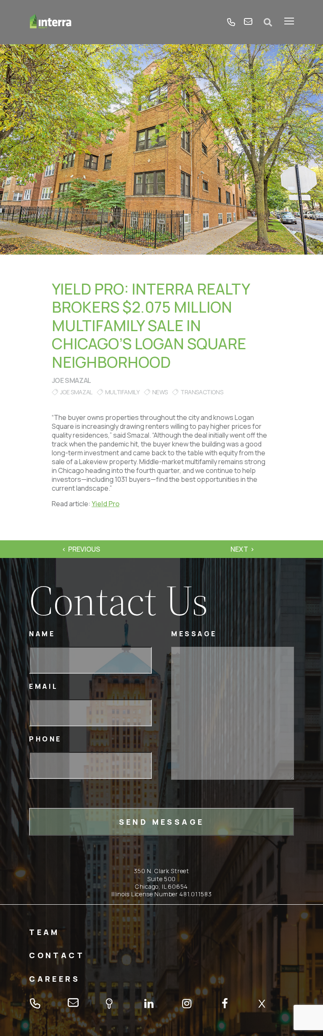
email (248, 22)
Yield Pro (105, 503)
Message (194, 634)
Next (239, 549)
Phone (45, 739)
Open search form (268, 22)
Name (42, 634)
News (160, 392)
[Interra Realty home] (50, 22)
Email (43, 686)
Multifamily (122, 392)
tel (231, 22)
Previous (84, 549)
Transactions (201, 392)
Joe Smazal (71, 380)
